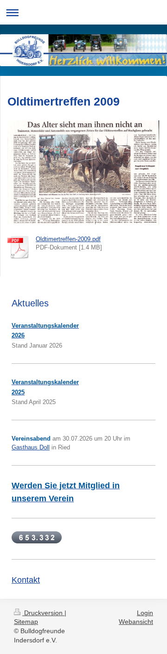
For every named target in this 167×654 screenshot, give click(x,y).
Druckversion (43, 613)
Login (145, 613)
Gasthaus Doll (31, 447)
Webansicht (136, 621)
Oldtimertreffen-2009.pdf (68, 239)
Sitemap (26, 621)
